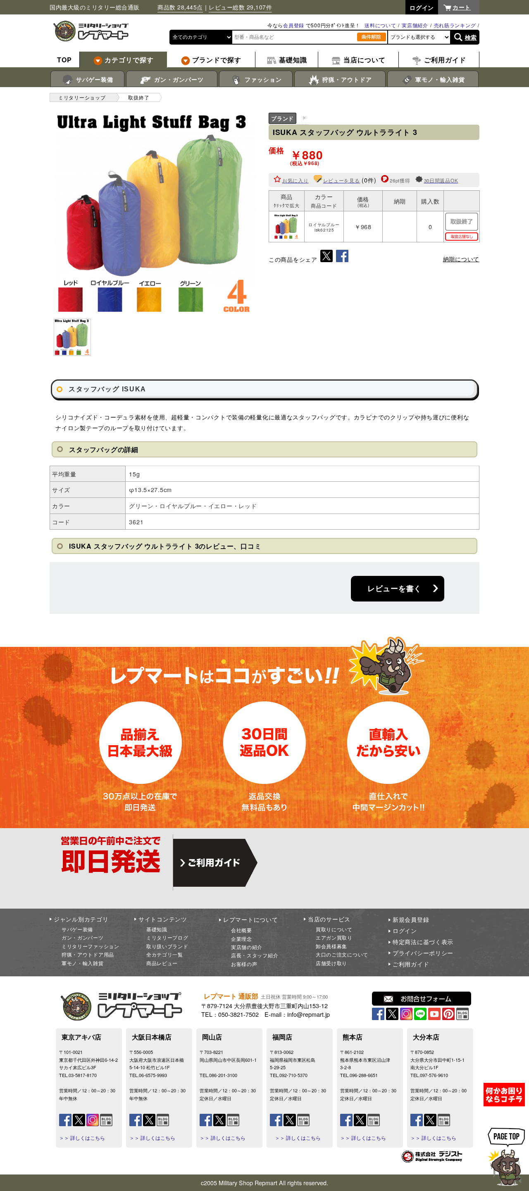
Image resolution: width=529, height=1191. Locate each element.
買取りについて (334, 929)
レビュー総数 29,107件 (240, 7)
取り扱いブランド (167, 945)
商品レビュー (162, 962)
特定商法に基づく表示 (423, 942)
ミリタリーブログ (167, 937)
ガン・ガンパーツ (178, 79)
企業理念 (241, 938)
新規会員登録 (411, 919)
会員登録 (293, 24)
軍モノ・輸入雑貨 (439, 79)
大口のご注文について (342, 954)
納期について (461, 259)
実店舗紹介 (415, 24)
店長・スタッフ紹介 (254, 955)
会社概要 (241, 929)
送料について (380, 24)
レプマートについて (250, 919)
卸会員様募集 (331, 945)
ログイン (405, 930)
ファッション (262, 79)
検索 (471, 37)
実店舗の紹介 (246, 946)
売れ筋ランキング (455, 24)
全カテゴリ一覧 (164, 954)
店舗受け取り (331, 962)
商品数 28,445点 (180, 7)
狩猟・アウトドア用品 (88, 954)
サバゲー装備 (93, 79)
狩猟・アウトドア (346, 79)
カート (462, 7)
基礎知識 (156, 929)
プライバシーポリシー (423, 953)
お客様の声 (244, 963)
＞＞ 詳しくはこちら (82, 1137)
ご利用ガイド (411, 964)
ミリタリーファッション (90, 945)
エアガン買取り (334, 937)
